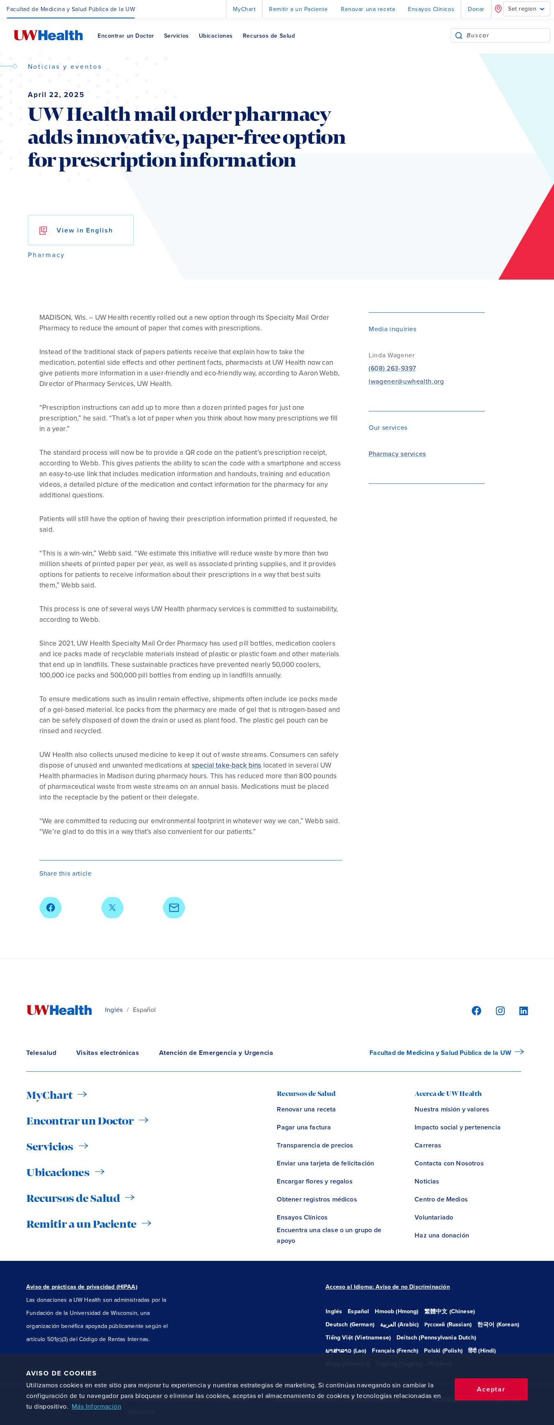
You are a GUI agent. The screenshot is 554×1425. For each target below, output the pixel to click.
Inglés (114, 1010)
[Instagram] (499, 1010)
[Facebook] (475, 1010)
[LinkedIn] (519, 1010)
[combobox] (508, 35)
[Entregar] (459, 35)
